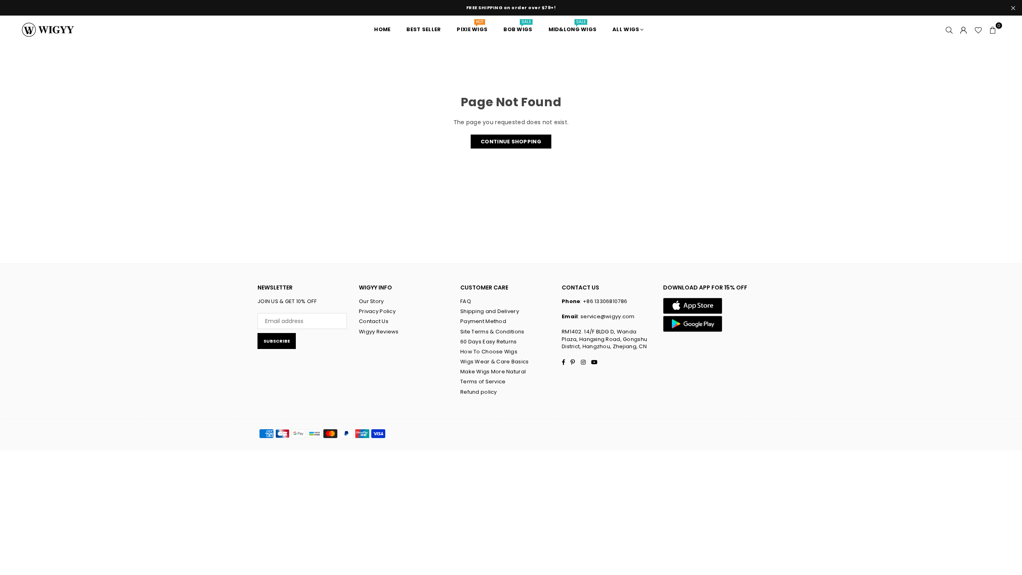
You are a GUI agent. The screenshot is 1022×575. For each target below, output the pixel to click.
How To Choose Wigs (488, 351)
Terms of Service (482, 381)
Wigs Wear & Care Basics (494, 361)
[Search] (949, 29)
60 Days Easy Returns (488, 341)
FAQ (465, 301)
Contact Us (373, 321)
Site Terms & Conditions (492, 331)
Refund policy (478, 392)
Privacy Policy (377, 311)
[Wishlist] (978, 29)
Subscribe (276, 341)
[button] (993, 29)
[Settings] (964, 29)
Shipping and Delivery (489, 311)
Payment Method (483, 321)
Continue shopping (511, 141)
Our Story (371, 301)
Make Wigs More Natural (493, 371)
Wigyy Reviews (379, 331)
